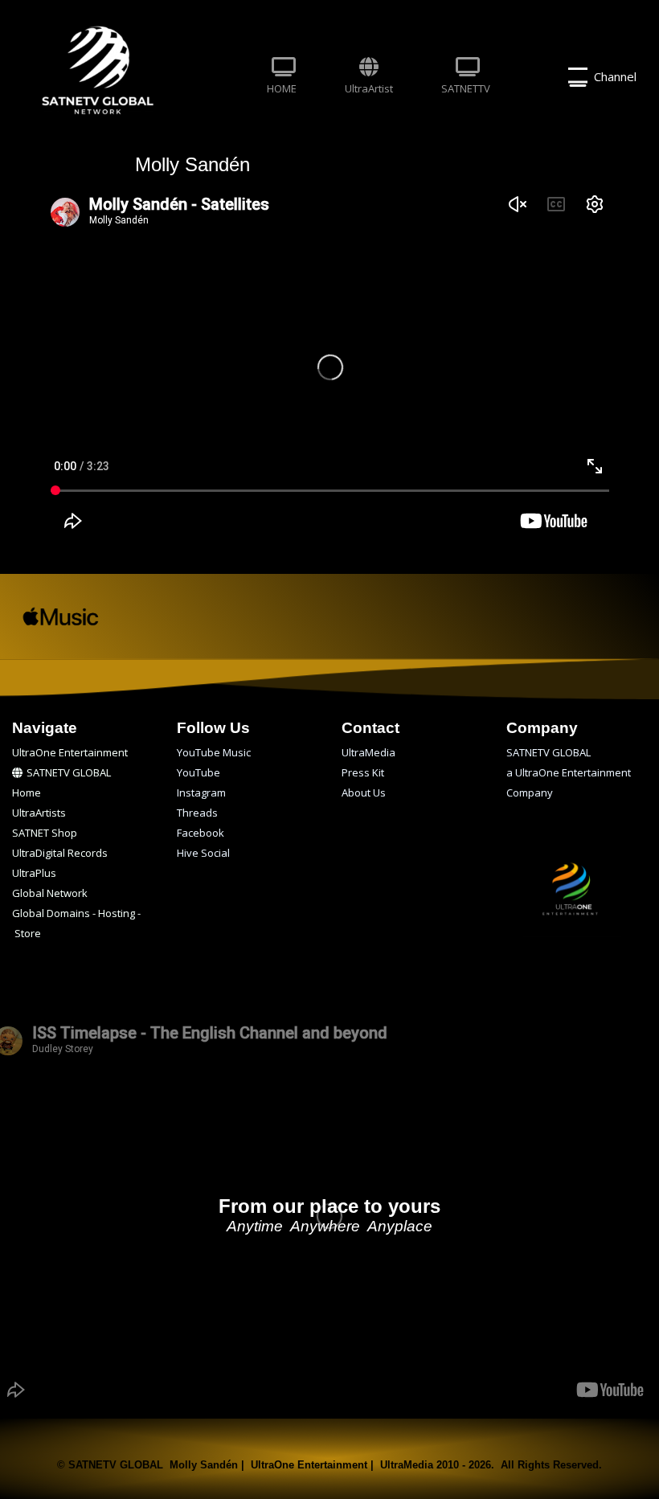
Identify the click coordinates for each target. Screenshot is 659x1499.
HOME (282, 88)
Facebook (200, 832)
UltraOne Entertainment (70, 752)
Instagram (201, 792)
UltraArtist (369, 88)
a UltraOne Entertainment (568, 772)
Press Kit (363, 772)
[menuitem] (282, 77)
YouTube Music (214, 752)
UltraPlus (34, 873)
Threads (197, 812)
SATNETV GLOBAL (69, 772)
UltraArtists (39, 812)
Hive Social (203, 853)
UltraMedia (368, 752)
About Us (364, 792)
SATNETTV (465, 88)
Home (26, 792)
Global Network (50, 893)
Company (529, 792)
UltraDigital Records (60, 853)
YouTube (198, 772)
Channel (611, 76)
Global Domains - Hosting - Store (76, 915)
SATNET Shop (44, 832)
